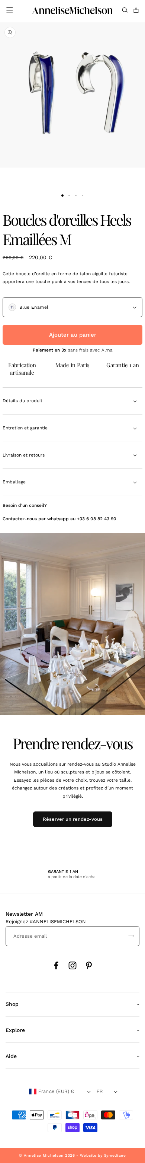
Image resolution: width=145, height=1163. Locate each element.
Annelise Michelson (44, 1155)
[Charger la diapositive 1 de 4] (62, 195)
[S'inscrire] (131, 936)
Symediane (115, 1155)
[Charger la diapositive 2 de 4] (69, 195)
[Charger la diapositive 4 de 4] (82, 195)
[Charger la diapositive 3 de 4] (75, 195)
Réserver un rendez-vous (73, 819)
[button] (9, 10)
